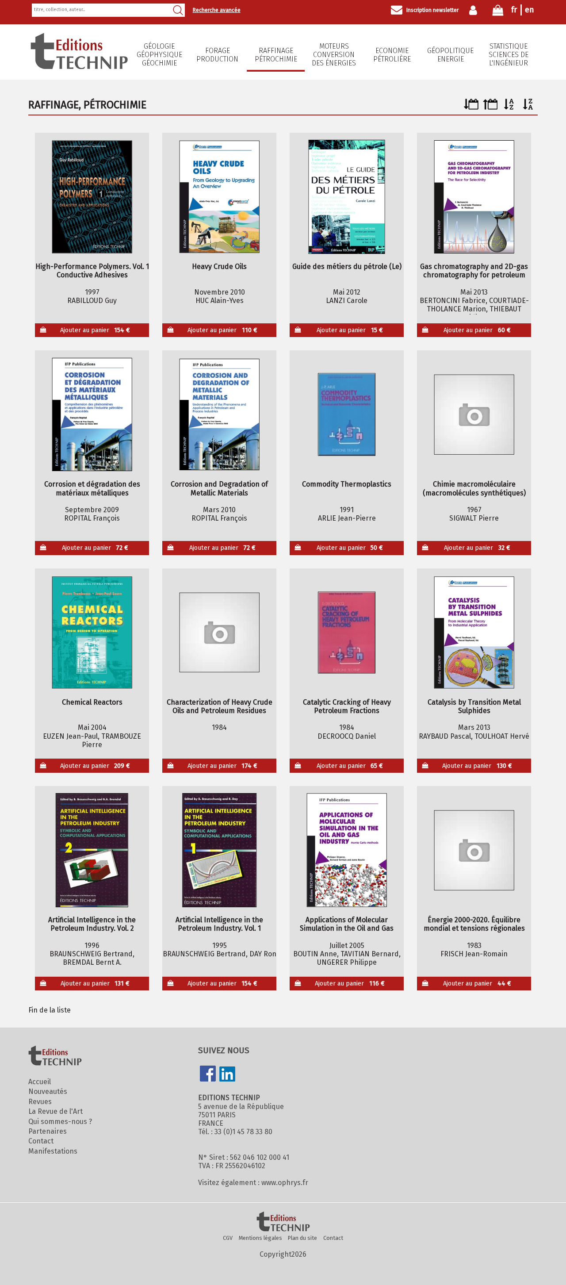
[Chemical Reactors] (92, 632)
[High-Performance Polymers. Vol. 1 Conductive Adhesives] (92, 197)
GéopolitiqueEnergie (450, 54)
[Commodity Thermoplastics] (347, 414)
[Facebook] (208, 1074)
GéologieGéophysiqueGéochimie (159, 54)
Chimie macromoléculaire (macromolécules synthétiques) (474, 488)
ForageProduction (217, 54)
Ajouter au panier (95, 330)
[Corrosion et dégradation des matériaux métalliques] (92, 414)
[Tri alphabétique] (509, 107)
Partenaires (47, 1131)
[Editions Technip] (283, 1222)
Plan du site (302, 1238)
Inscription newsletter (432, 10)
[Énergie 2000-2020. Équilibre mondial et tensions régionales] (474, 850)
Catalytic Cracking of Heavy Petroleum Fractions (347, 706)
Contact (41, 1141)
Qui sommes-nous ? (60, 1121)
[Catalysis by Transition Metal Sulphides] (474, 632)
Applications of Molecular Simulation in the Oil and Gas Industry (347, 924)
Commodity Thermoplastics (346, 484)
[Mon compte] (475, 10)
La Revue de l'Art (55, 1111)
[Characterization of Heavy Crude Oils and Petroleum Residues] (220, 632)
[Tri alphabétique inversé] (528, 107)
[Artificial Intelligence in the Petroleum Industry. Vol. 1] (220, 850)
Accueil (39, 1082)
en (529, 10)
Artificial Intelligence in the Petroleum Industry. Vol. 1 (219, 924)
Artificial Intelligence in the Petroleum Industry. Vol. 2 (92, 924)
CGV (228, 1238)
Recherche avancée (217, 10)
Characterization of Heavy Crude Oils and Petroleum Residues (219, 706)
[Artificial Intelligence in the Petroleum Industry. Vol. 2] (92, 850)
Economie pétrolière (392, 54)
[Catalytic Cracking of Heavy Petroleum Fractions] (347, 632)
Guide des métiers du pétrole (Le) (347, 266)
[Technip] (79, 66)
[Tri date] (471, 107)
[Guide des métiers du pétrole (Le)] (347, 197)
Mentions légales (260, 1238)
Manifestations (52, 1151)
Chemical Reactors (92, 702)
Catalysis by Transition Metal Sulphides (474, 706)
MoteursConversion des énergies (334, 54)
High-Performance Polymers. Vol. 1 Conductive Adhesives (92, 270)
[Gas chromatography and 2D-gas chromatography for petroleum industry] (474, 197)
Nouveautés (47, 1091)
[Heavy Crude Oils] (220, 197)
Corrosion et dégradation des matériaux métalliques (92, 488)
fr (514, 10)
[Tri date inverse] (490, 107)
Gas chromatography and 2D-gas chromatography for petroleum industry (474, 270)
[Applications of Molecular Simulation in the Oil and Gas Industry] (347, 850)
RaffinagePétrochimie (276, 54)
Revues (40, 1101)
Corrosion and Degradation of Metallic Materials (219, 488)
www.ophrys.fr (284, 1182)
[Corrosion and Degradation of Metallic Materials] (220, 414)
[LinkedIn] (227, 1074)
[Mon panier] (498, 12)
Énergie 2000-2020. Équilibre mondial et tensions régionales (474, 924)
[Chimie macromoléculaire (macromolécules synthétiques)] (474, 414)
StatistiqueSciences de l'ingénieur (508, 54)
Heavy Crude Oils (219, 266)
